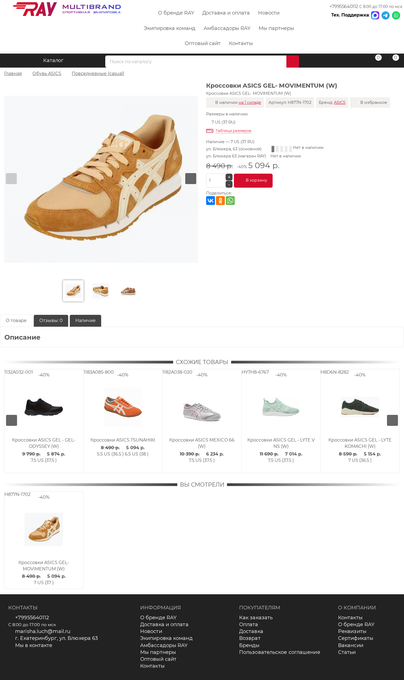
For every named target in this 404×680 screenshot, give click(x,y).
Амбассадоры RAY (227, 28)
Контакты (241, 43)
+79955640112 (344, 6)
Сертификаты (355, 638)
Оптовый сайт (202, 43)
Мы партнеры (276, 28)
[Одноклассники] (220, 200)
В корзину (256, 180)
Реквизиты (352, 631)
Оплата (248, 624)
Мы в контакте (33, 645)
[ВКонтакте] (210, 200)
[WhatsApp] (230, 200)
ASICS (339, 102)
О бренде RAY (176, 13)
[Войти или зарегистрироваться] (357, 61)
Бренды (249, 645)
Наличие (85, 320)
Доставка (251, 631)
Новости (269, 13)
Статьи (347, 652)
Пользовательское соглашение (279, 652)
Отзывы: (51, 320)
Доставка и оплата (226, 13)
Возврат (250, 638)
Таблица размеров (233, 130)
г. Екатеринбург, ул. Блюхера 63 (56, 638)
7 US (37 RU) (224, 122)
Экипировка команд (169, 28)
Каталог (53, 60)
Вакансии (350, 645)
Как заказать (256, 618)
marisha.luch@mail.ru (42, 631)
